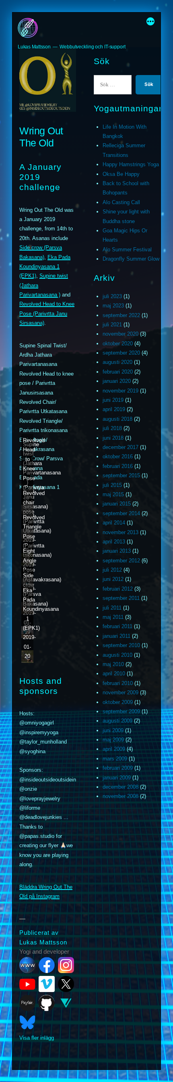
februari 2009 (118, 768)
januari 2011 (116, 636)
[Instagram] (66, 965)
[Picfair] (27, 1003)
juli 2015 (112, 485)
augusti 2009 (117, 721)
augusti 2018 (117, 419)
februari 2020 (118, 372)
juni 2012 (113, 579)
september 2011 (121, 598)
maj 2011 (113, 617)
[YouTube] (27, 984)
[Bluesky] (27, 1022)
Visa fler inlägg (36, 1038)
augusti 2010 (117, 655)
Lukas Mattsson (34, 47)
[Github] (47, 1003)
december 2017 (120, 447)
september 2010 (121, 645)
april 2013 (114, 542)
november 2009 (120, 692)
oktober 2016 (118, 456)
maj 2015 (113, 494)
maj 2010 (113, 664)
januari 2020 (117, 381)
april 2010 (114, 674)
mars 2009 (115, 759)
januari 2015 (117, 504)
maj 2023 (113, 306)
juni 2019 (113, 400)
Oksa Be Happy (121, 174)
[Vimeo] (47, 984)
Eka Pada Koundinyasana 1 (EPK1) (44, 266)
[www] (27, 965)
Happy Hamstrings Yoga (131, 164)
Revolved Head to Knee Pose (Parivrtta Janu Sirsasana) (46, 313)
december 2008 (120, 787)
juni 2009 (113, 730)
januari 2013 (117, 551)
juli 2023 (112, 296)
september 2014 (121, 513)
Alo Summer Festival (127, 249)
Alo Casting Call (121, 202)
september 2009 (121, 711)
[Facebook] (47, 965)
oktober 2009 (118, 702)
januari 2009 (117, 778)
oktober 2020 (118, 343)
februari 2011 (117, 626)
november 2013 (120, 532)
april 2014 (114, 523)
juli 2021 (112, 325)
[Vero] (66, 1003)
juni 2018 (113, 438)
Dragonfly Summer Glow (131, 259)
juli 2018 (112, 428)
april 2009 (114, 749)
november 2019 (120, 391)
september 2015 (121, 475)
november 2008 (120, 796)
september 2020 (121, 353)
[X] (66, 984)
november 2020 (120, 334)
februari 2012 (118, 589)
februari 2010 (118, 683)
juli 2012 (112, 570)
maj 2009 (113, 740)
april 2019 (114, 409)
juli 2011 (112, 608)
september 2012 (121, 561)
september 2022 (121, 315)
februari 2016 (118, 466)
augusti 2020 (117, 362)
